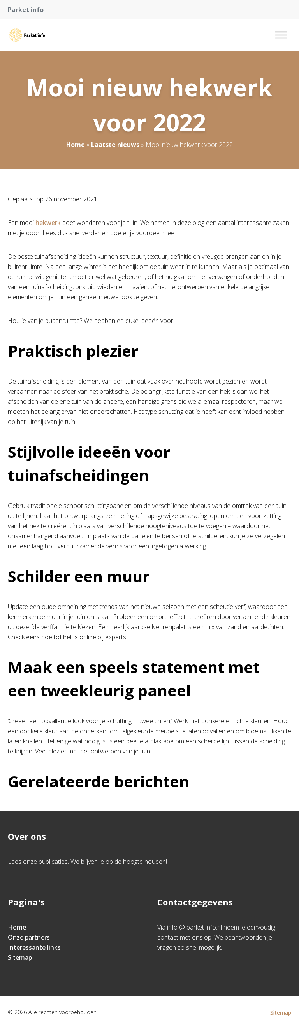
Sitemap (20, 957)
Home (75, 144)
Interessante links (34, 947)
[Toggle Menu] (281, 34)
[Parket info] (27, 35)
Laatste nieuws (115, 144)
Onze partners (29, 937)
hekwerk (48, 222)
